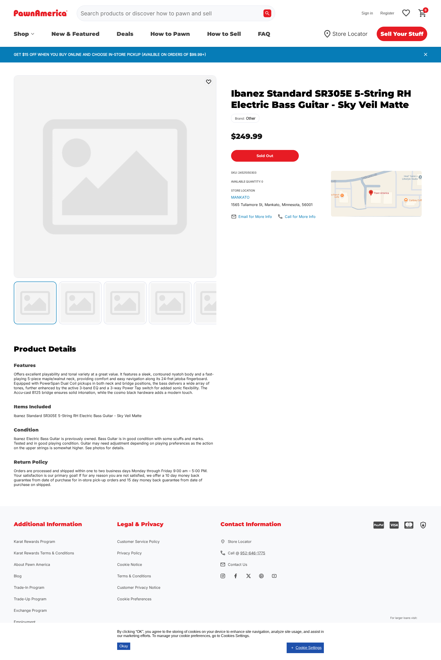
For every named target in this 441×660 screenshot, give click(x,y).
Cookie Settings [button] (309, 648)
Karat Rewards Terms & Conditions (44, 553)
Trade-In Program (29, 587)
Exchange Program (30, 610)
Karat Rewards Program (34, 541)
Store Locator (350, 34)
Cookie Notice (129, 564)
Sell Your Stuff (402, 34)
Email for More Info (255, 216)
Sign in (367, 13)
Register (387, 13)
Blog (18, 576)
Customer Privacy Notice (138, 587)
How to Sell (224, 34)
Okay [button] (123, 646)
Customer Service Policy (138, 541)
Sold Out (265, 156)
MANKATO (240, 197)
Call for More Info (300, 216)
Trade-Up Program (30, 599)
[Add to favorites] (406, 13)
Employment (24, 622)
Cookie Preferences (134, 599)
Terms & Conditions (134, 576)
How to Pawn (170, 34)
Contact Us (237, 564)
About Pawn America (32, 564)
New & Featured (75, 34)
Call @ (246, 553)
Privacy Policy (129, 553)
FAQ (264, 34)
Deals (125, 34)
